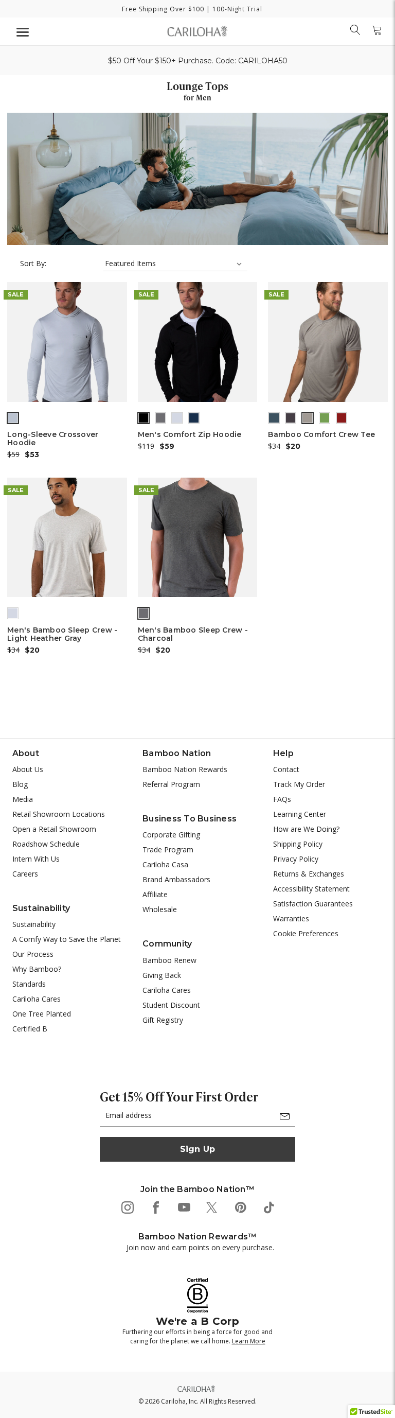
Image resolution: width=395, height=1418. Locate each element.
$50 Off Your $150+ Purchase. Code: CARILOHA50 (198, 60)
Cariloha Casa (165, 864)
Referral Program (171, 784)
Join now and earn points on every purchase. (200, 1247)
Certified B (29, 1029)
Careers (25, 874)
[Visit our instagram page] (126, 1206)
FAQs (282, 799)
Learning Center (299, 814)
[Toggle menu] (21, 31)
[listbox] (175, 263)
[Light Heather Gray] (13, 613)
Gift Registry (162, 1020)
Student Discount (171, 1005)
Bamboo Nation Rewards (184, 769)
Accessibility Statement (311, 889)
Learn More (248, 1341)
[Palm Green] (324, 418)
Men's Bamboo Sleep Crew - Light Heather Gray (62, 634)
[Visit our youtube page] (183, 1206)
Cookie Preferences (305, 933)
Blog (20, 784)
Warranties (291, 918)
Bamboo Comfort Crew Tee (321, 434)
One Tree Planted (41, 1014)
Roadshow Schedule (46, 844)
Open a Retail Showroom (54, 829)
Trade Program (167, 849)
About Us (27, 769)
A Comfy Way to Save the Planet (66, 939)
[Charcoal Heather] (143, 613)
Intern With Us (36, 859)
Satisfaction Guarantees (313, 903)
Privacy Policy (295, 859)
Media (22, 799)
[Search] (355, 29)
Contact (286, 769)
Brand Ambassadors (176, 879)
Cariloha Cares (36, 999)
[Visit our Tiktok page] (268, 1206)
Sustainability (34, 924)
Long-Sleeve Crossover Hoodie (52, 438)
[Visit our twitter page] (211, 1206)
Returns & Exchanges (308, 874)
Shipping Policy (297, 844)
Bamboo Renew (169, 960)
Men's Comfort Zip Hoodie (190, 434)
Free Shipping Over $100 (163, 9)
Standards (29, 984)
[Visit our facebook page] (155, 1206)
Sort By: (33, 263)
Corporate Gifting (171, 834)
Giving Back (161, 975)
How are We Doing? (306, 829)
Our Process (32, 954)
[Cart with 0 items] (377, 29)
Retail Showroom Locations (58, 814)
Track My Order (299, 784)
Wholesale (159, 909)
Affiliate (155, 894)
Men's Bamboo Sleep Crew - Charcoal (193, 634)
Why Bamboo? (36, 969)
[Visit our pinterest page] (240, 1206)
